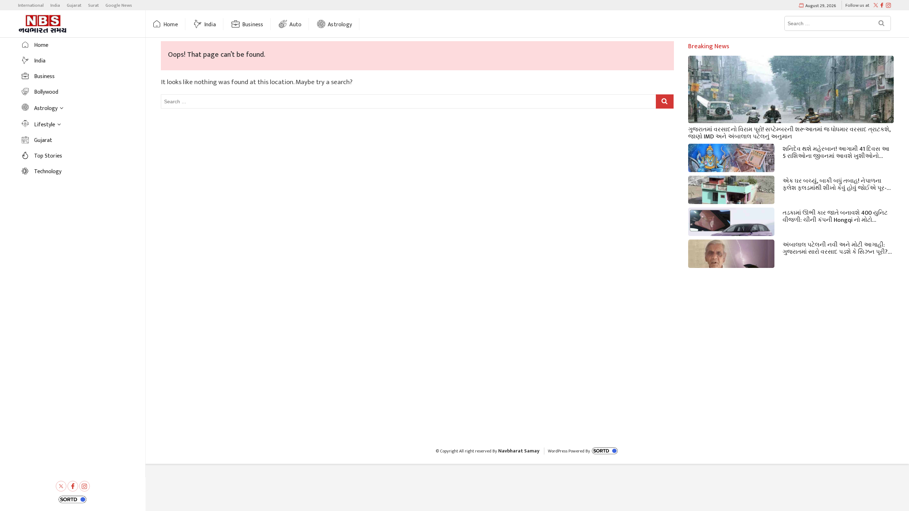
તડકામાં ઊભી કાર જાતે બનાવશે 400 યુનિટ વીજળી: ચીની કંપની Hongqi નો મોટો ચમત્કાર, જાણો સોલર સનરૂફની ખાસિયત (835, 216)
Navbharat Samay (518, 451)
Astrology (340, 24)
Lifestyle (44, 125)
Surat (93, 5)
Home (170, 24)
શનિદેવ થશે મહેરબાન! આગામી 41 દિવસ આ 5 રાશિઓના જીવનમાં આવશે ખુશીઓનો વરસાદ (836, 152)
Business (252, 24)
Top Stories (48, 156)
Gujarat (74, 5)
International (31, 5)
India (55, 5)
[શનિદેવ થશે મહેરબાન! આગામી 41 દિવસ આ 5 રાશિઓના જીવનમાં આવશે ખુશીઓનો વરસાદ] (731, 168)
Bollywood (46, 92)
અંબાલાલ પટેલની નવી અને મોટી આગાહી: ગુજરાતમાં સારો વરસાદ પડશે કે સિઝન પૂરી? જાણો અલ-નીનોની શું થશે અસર (835, 248)
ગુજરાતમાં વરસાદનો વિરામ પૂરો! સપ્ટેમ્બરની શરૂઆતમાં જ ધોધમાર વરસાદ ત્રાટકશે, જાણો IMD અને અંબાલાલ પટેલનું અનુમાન (789, 132)
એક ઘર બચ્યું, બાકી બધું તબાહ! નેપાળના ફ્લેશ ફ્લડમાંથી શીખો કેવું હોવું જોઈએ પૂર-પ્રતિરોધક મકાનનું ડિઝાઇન (835, 184)
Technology (47, 171)
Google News (118, 5)
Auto (295, 24)
